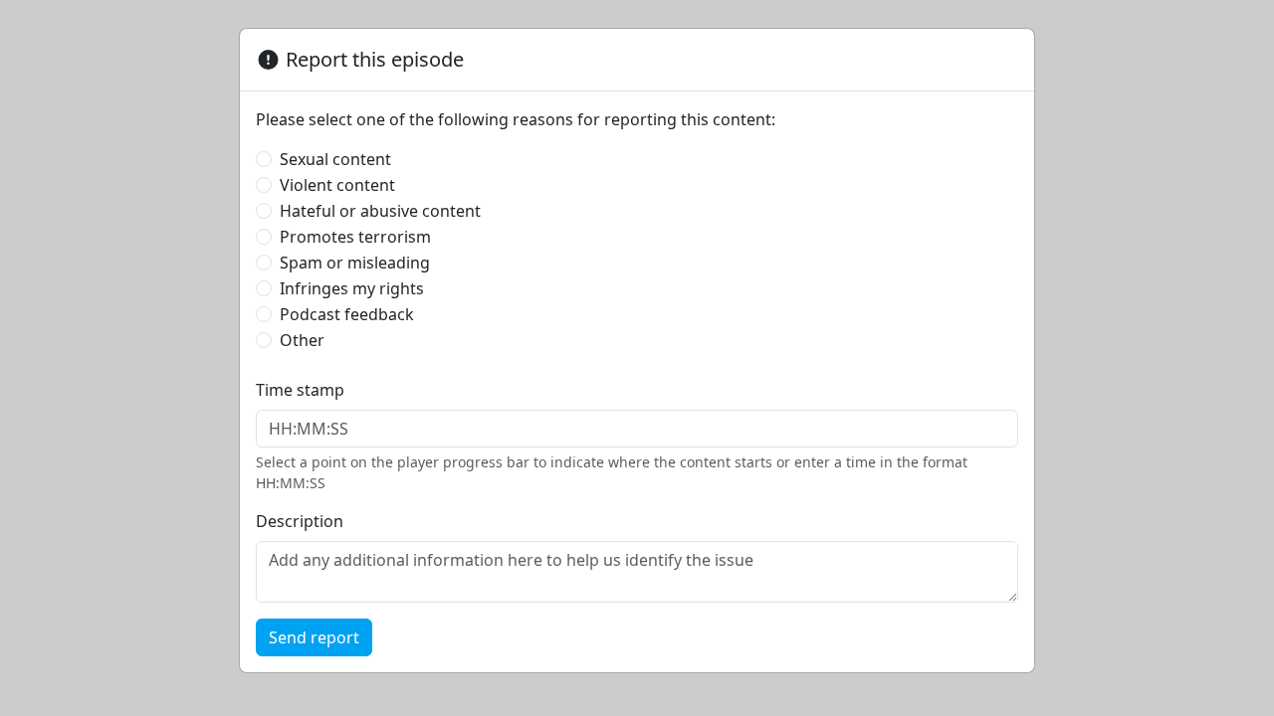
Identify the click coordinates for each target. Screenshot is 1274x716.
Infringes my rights (352, 288)
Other (302, 340)
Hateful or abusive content (380, 211)
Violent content (337, 185)
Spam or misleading (355, 262)
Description (299, 521)
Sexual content (335, 159)
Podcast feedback (347, 314)
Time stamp (300, 390)
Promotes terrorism (355, 237)
